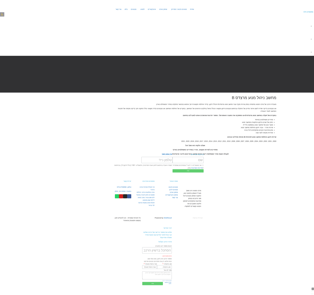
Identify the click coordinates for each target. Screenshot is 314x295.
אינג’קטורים (152, 9)
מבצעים (133, 9)
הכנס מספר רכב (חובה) (163, 246)
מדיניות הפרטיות (197, 168)
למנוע (142, 9)
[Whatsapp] (117, 196)
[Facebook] (129, 196)
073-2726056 (308, 12)
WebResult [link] (168, 218)
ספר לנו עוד (168, 270)
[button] (2, 14)
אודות (192, 9)
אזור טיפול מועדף (151, 264)
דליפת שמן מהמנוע (149, 200)
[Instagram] (125, 196)
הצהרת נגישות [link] (198, 218)
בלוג (126, 9)
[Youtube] (121, 196)
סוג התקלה (168, 264)
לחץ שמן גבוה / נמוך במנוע (146, 197)
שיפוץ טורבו (163, 9)
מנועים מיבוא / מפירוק (179, 9)
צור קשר (118, 9)
